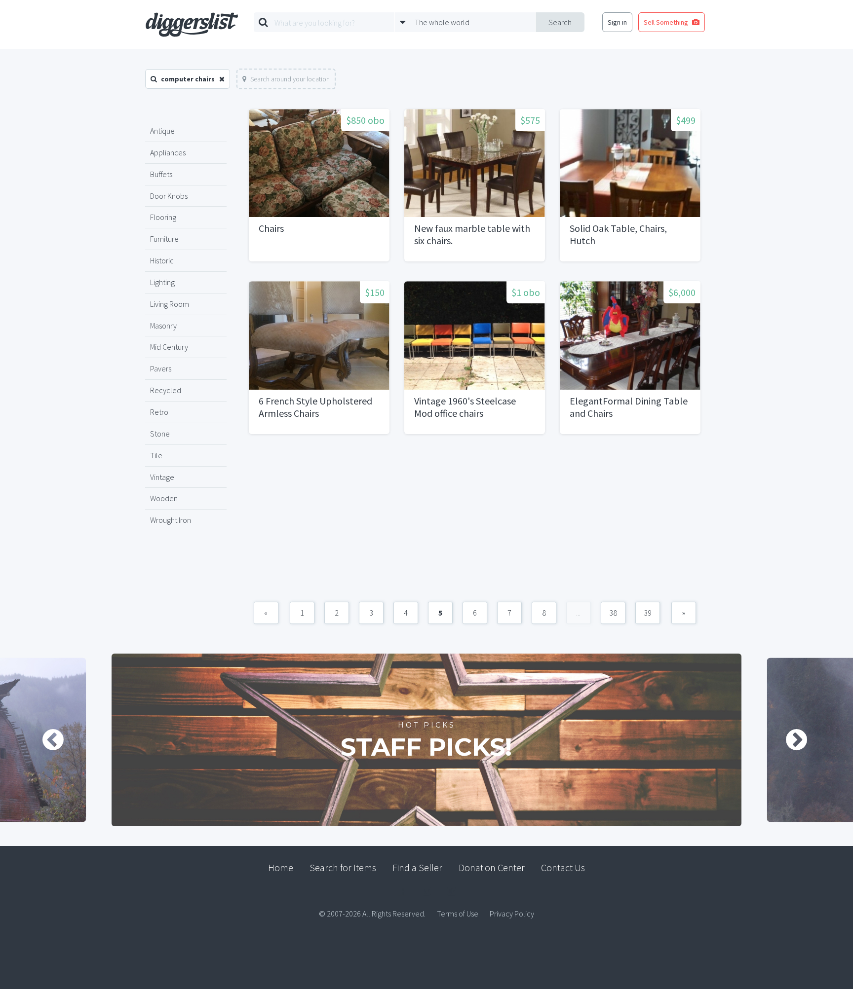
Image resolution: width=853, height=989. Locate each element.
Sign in (617, 22)
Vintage (162, 477)
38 (613, 613)
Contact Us (563, 867)
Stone (160, 434)
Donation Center (492, 867)
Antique (162, 131)
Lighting (162, 282)
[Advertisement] (474, 523)
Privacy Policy (512, 913)
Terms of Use (457, 913)
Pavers (160, 368)
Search (560, 22)
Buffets (161, 174)
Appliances (168, 152)
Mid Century (169, 347)
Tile (156, 455)
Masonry (163, 325)
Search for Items (343, 867)
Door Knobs (169, 196)
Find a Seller (417, 867)
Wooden (164, 498)
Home (280, 867)
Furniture (164, 239)
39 (648, 613)
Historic (162, 260)
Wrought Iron (170, 520)
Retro (159, 412)
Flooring (163, 217)
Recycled (165, 390)
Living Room (169, 304)
